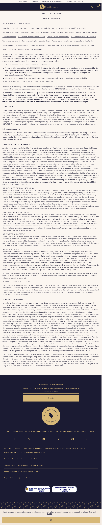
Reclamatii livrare (90, 32)
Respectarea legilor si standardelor (36, 41)
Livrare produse (27, 32)
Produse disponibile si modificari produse (69, 28)
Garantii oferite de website (39, 28)
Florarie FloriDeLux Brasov (33, 448)
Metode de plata (42, 32)
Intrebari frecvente (52, 448)
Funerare (24, 459)
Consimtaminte (53, 45)
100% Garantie (23, 465)
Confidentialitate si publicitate (83, 37)
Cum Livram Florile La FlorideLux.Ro (32, 452)
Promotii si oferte (9, 49)
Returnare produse (73, 32)
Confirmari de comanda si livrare (31, 37)
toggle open (3, 7)
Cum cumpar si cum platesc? (72, 448)
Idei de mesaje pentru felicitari (21, 478)
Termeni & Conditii (10, 471)
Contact (18, 448)
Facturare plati (57, 32)
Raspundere (57, 41)
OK (51, 520)
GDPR (38, 471)
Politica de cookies (26, 471)
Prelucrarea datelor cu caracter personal (77, 45)
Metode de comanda (10, 32)
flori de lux (49, 6)
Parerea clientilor (10, 452)
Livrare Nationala (37, 465)
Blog (5, 478)
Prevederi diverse (37, 45)
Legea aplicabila (21, 45)
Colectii (6, 459)
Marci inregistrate (20, 28)
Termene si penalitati (11, 41)
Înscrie (51, 398)
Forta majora (7, 45)
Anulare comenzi (9, 37)
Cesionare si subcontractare (58, 37)
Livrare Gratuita (9, 465)
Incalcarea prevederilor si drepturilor (78, 41)
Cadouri (15, 459)
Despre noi (8, 448)
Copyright (6, 28)
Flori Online (35, 459)
